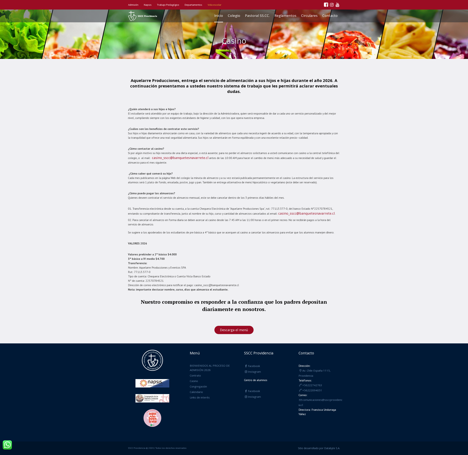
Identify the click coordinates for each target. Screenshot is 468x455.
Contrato (195, 375)
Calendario (196, 392)
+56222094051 (312, 390)
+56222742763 (312, 385)
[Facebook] (326, 5)
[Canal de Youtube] (337, 5)
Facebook (254, 366)
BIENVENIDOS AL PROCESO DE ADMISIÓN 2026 (210, 368)
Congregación (198, 386)
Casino (194, 381)
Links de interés (200, 397)
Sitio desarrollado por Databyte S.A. (319, 448)
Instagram (254, 371)
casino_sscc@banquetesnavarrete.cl (180, 158)
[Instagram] (332, 5)
